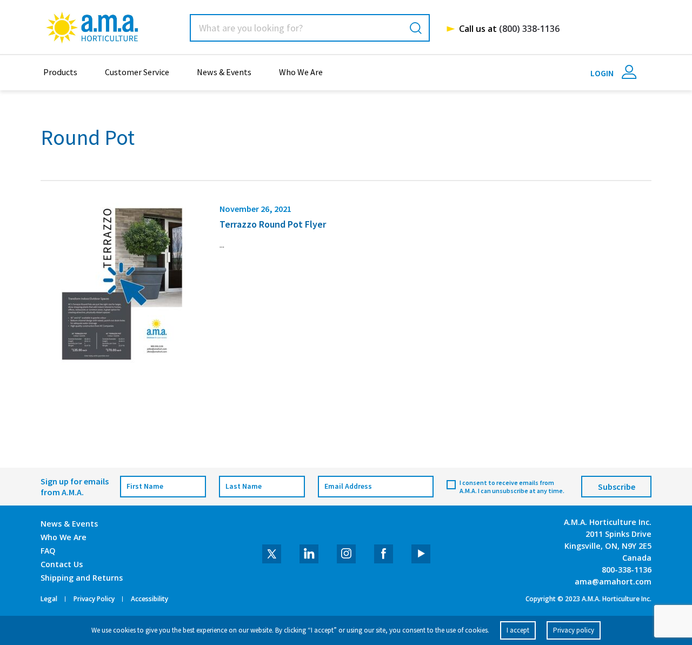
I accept (518, 630)
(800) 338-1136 (529, 29)
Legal (49, 599)
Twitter (271, 553)
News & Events (224, 72)
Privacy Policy (94, 599)
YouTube (420, 553)
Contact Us (62, 564)
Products (60, 72)
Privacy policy (573, 630)
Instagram (346, 553)
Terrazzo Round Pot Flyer (272, 224)
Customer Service (137, 72)
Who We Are (301, 72)
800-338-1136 (626, 569)
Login (602, 73)
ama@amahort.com (613, 581)
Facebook (383, 553)
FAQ (48, 551)
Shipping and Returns (82, 578)
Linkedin (309, 553)
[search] (416, 28)
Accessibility (149, 599)
